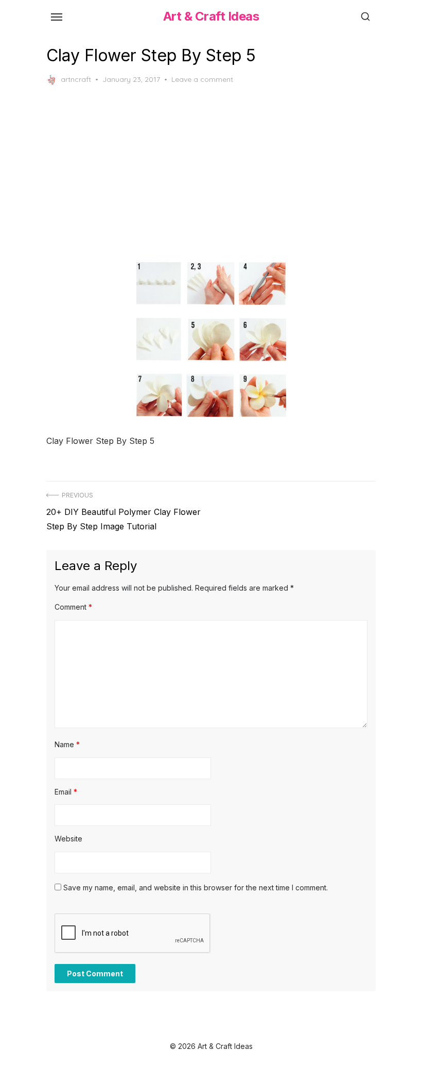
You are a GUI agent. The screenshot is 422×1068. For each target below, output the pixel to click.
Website (68, 838)
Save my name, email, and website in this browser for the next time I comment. (195, 887)
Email (66, 791)
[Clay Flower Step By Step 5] (211, 339)
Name (67, 744)
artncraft (76, 79)
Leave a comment (202, 79)
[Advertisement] (211, 173)
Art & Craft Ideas (211, 16)
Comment (73, 606)
